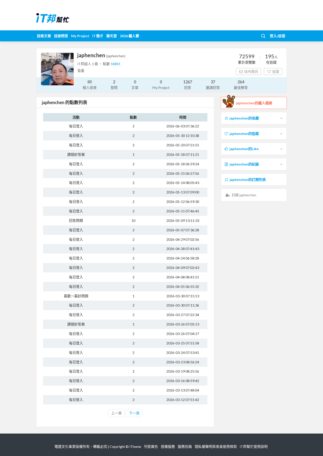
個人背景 (90, 87)
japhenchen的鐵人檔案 (254, 103)
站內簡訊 (251, 71)
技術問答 (61, 36)
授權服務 (168, 446)
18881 (115, 64)
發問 (114, 84)
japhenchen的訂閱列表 (248, 179)
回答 (187, 84)
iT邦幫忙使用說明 (254, 446)
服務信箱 (185, 446)
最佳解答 (241, 84)
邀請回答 (213, 84)
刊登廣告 (151, 446)
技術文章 (44, 36)
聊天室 (111, 36)
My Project (80, 36)
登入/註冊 (277, 36)
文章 (134, 84)
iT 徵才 (97, 36)
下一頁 (134, 413)
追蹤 (275, 71)
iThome (135, 446)
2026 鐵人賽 (129, 36)
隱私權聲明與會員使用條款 (216, 446)
